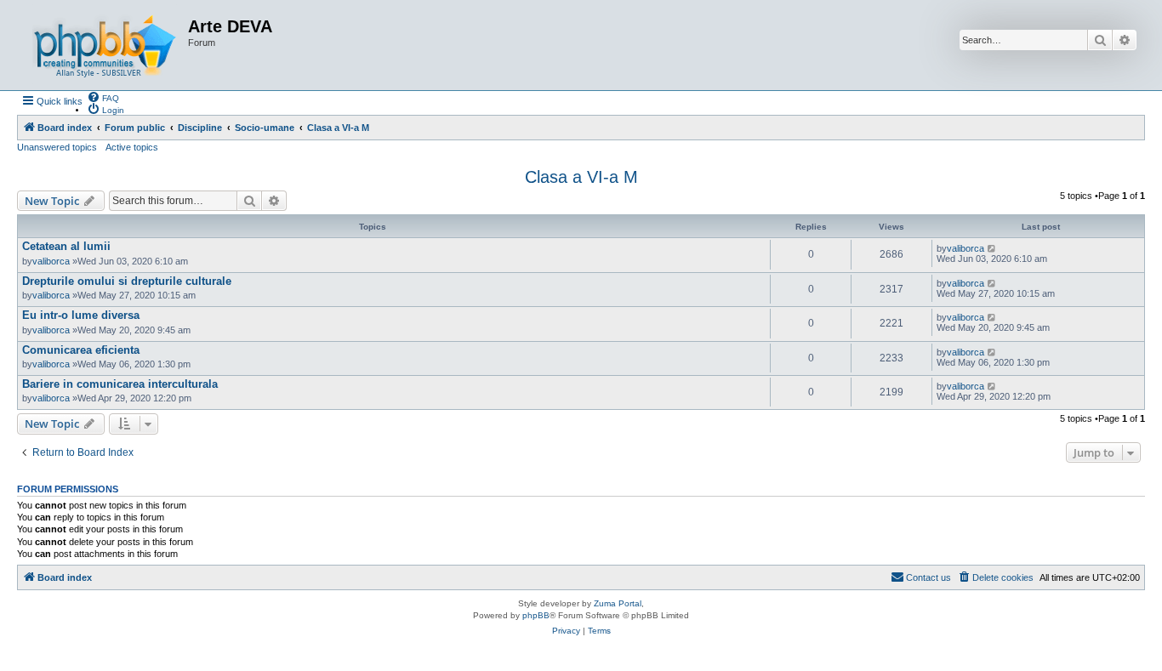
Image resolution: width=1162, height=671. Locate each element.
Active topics (131, 147)
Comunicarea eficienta (81, 350)
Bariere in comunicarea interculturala (120, 384)
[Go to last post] (992, 248)
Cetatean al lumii (66, 246)
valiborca (51, 261)
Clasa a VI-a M (581, 177)
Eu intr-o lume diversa (81, 315)
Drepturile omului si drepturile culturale (126, 281)
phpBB (536, 615)
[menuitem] (103, 97)
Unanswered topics (57, 147)
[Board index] (104, 45)
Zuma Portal (617, 603)
